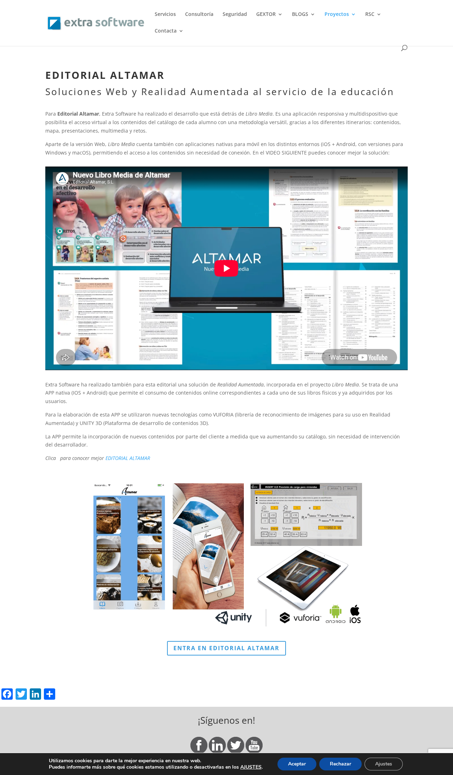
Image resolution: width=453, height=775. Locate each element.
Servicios (165, 14)
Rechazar (340, 764)
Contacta (166, 31)
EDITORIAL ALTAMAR (127, 458)
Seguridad (235, 14)
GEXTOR (266, 14)
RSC (369, 14)
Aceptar (297, 764)
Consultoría (199, 14)
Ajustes (383, 764)
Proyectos (337, 14)
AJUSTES (251, 767)
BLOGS (300, 14)
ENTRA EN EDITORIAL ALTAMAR (226, 648)
